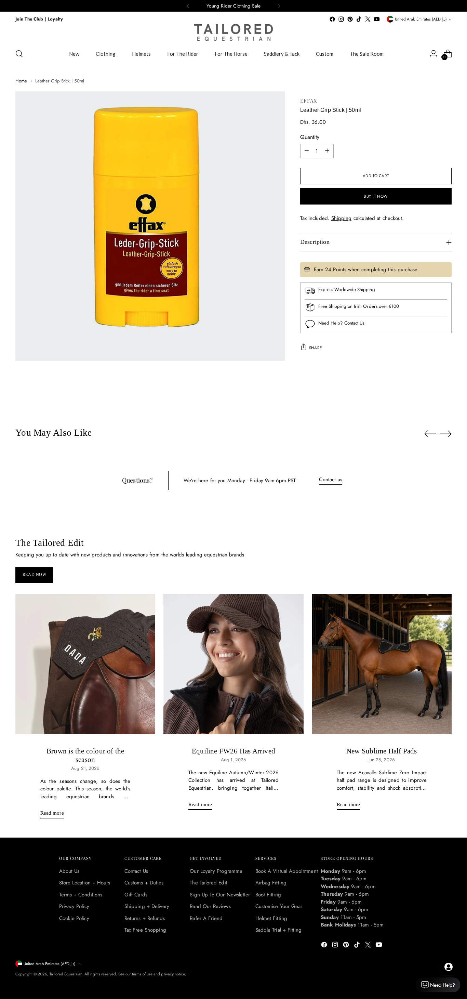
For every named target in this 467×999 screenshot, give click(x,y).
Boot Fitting (268, 894)
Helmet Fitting (271, 918)
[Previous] (188, 6)
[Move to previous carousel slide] (430, 434)
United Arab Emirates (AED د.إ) (421, 19)
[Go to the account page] (433, 54)
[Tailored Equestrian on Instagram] (341, 19)
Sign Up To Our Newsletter (220, 894)
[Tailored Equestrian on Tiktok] (359, 19)
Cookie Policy (74, 918)
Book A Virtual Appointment (286, 871)
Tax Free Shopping (145, 930)
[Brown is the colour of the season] (85, 664)
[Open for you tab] (448, 967)
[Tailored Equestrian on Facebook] (332, 19)
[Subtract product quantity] (307, 151)
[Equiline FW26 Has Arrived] (233, 664)
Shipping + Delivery (146, 906)
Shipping (341, 218)
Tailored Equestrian (66, 974)
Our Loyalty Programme (216, 871)
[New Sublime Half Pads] (382, 664)
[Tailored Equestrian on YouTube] (377, 19)
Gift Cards (135, 894)
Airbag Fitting (270, 882)
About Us (69, 871)
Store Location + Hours (84, 882)
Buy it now (376, 196)
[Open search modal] (19, 54)
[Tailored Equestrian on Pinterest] (350, 19)
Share (315, 347)
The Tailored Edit (208, 882)
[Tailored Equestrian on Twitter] (368, 19)
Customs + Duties (143, 882)
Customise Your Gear (278, 906)
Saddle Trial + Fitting (278, 930)
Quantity (309, 137)
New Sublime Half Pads (381, 751)
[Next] (278, 6)
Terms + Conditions (80, 894)
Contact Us (354, 323)
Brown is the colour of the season (85, 755)
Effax (308, 100)
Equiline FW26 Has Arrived (233, 751)
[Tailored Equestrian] (233, 32)
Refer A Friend (206, 918)
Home (21, 81)
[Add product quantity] (327, 151)
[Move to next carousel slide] (446, 433)
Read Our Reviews (210, 906)
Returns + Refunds (144, 918)
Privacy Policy (74, 906)
